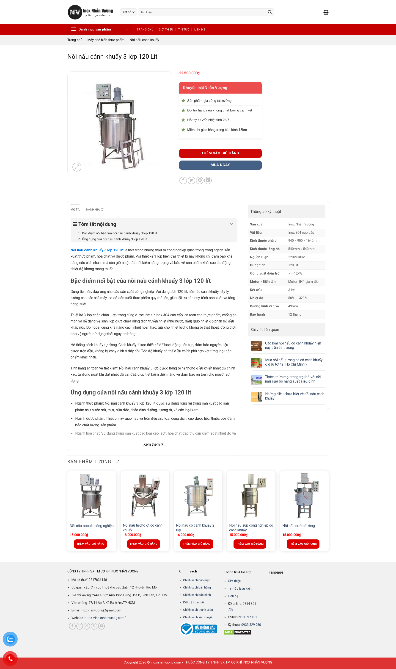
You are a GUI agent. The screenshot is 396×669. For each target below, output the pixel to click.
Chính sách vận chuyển (198, 617)
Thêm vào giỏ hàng (220, 153)
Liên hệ (199, 29)
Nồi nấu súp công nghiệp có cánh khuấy (251, 527)
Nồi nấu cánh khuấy (144, 40)
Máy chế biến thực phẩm (106, 40)
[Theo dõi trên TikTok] (87, 626)
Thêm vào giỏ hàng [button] (90, 543)
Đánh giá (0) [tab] (95, 209)
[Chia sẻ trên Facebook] (183, 180)
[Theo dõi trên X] (94, 626)
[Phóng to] (76, 167)
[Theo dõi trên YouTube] (101, 626)
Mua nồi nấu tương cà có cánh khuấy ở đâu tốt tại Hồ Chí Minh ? (294, 362)
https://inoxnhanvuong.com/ (105, 618)
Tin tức (183, 29)
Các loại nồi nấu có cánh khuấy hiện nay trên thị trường (293, 345)
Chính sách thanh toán (198, 609)
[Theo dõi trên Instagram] (79, 626)
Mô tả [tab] (75, 209)
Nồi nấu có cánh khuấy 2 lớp (195, 527)
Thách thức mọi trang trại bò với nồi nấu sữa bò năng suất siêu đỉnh (293, 379)
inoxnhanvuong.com (166, 662)
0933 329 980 (251, 625)
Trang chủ (145, 29)
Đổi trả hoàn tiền (194, 602)
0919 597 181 (247, 617)
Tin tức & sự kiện (240, 588)
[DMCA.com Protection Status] (238, 632)
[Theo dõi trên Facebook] (72, 626)
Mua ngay (220, 165)
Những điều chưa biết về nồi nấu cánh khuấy (294, 396)
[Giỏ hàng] (326, 12)
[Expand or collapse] (231, 224)
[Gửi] (270, 12)
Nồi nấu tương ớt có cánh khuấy (142, 527)
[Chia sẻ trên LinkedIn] (208, 180)
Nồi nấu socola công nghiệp (92, 526)
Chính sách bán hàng (197, 587)
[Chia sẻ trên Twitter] (191, 180)
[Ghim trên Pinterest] (200, 180)
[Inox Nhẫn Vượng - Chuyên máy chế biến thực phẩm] (90, 12)
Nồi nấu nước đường (298, 526)
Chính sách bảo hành (197, 595)
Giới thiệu (166, 29)
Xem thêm (151, 444)
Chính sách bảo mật (196, 580)
